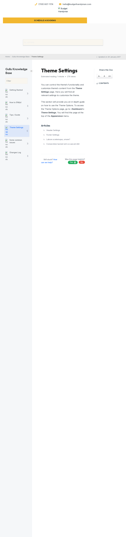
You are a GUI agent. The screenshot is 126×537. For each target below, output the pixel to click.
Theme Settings (16, 127)
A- (99, 76)
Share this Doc (106, 70)
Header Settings (53, 130)
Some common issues (15, 141)
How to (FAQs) (15, 102)
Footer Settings (52, 135)
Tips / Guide (14, 115)
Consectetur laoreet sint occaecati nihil (62, 144)
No (82, 162)
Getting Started (16, 90)
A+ (109, 76)
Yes (72, 162)
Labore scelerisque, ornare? (58, 139)
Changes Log (15, 152)
